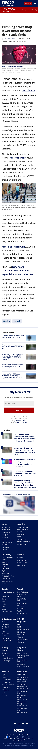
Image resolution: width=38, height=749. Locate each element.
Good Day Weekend (5, 563)
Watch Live (28, 3)
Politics (20, 554)
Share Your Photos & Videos (7, 639)
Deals (4, 656)
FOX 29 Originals (21, 620)
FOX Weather (21, 534)
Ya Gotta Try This (8, 576)
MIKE (19, 624)
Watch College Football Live (22, 681)
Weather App (21, 544)
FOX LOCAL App (22, 653)
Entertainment (9, 619)
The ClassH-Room (6, 628)
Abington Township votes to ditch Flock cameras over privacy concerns (13, 337)
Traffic (4, 571)
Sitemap (4, 695)
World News (6, 545)
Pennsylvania (6, 532)
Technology (6, 661)
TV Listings (5, 690)
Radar (19, 537)
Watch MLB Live (22, 684)
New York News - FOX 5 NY (23, 661)
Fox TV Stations (20, 39)
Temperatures (22, 539)
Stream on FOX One (22, 672)
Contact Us (5, 677)
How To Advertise (8, 685)
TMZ (3, 631)
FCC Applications (7, 682)
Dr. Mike (4, 584)
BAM (19, 627)
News (4, 524)
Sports (5, 589)
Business (5, 650)
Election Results (22, 560)
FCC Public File (7, 680)
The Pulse (20, 642)
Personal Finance (7, 658)
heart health (28, 90)
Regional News (21, 648)
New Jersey (5, 535)
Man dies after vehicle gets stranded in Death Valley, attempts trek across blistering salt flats (12, 376)
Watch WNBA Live (22, 709)
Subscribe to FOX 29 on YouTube (16, 495)
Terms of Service (20, 422)
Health (28, 39)
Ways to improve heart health (12, 66)
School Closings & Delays (22, 531)
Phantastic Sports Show (8, 593)
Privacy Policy (21, 420)
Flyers (4, 601)
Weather (21, 524)
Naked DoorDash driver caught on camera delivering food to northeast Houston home (12, 366)
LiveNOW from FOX (22, 600)
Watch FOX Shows (5, 635)
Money (5, 647)
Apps (3, 675)
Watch (20, 589)
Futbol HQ (5, 596)
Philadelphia (6, 530)
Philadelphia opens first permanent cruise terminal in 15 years (25, 473)
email (27, 723)
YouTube (20, 611)
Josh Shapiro (21, 565)
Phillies (4, 604)
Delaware (5, 537)
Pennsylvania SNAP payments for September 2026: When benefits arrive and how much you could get (24, 438)
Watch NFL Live (22, 677)
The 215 (20, 637)
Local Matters (22, 613)
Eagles (4, 599)
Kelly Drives (21, 634)
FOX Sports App (7, 612)
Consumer (5, 653)
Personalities (6, 687)
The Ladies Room (23, 640)
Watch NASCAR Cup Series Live (22, 688)
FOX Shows (6, 624)
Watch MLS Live (22, 713)
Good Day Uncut (7, 581)
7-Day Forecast (22, 527)
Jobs (3, 692)
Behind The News (23, 629)
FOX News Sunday (5, 548)
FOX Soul (20, 608)
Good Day (6, 554)
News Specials (22, 603)
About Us (6, 671)
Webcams (20, 606)
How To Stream (22, 592)
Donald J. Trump (22, 563)
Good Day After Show (7, 559)
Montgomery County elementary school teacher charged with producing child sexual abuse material (13, 356)
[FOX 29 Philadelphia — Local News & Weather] (8, 3)
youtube (23, 723)
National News (7, 542)
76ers (3, 607)
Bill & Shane (21, 632)
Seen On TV (6, 579)
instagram (19, 723)
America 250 (6, 527)
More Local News (8, 540)
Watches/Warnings (23, 542)
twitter (15, 723)
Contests (5, 622)
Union (4, 609)
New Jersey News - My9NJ (23, 656)
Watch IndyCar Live (22, 692)
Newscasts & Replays (21, 595)
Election (20, 558)
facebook (11, 723)
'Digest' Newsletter (5, 567)
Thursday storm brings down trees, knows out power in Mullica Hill (13, 346)
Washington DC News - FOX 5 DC (23, 665)
